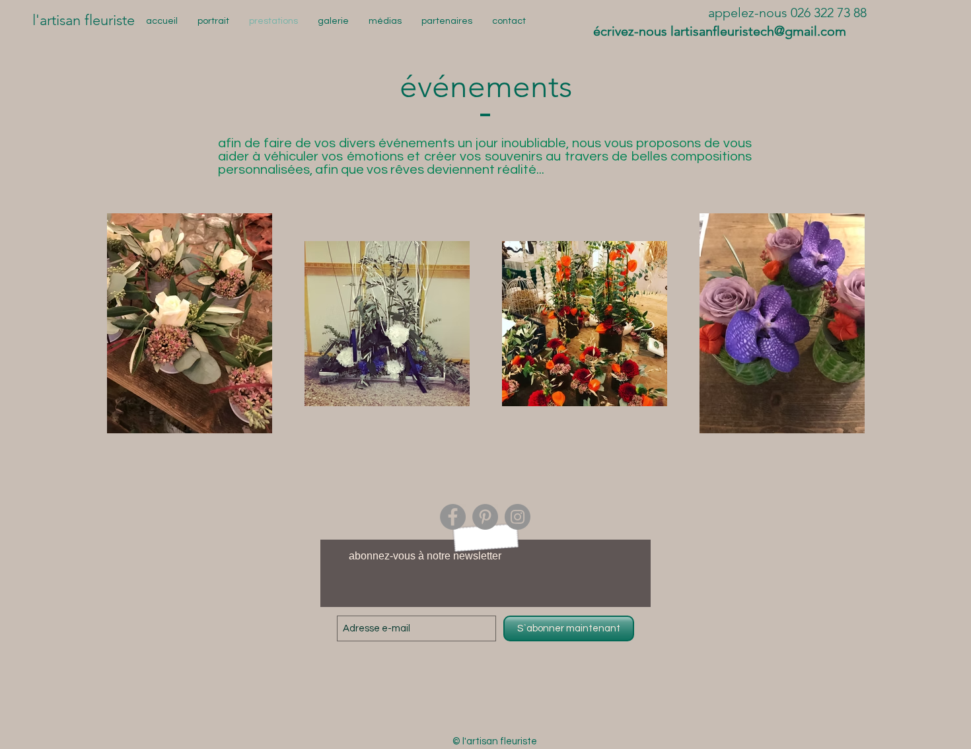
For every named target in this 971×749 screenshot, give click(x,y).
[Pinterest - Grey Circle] (485, 517)
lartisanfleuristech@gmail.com (758, 31)
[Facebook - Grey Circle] (453, 517)
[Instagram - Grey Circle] (517, 517)
